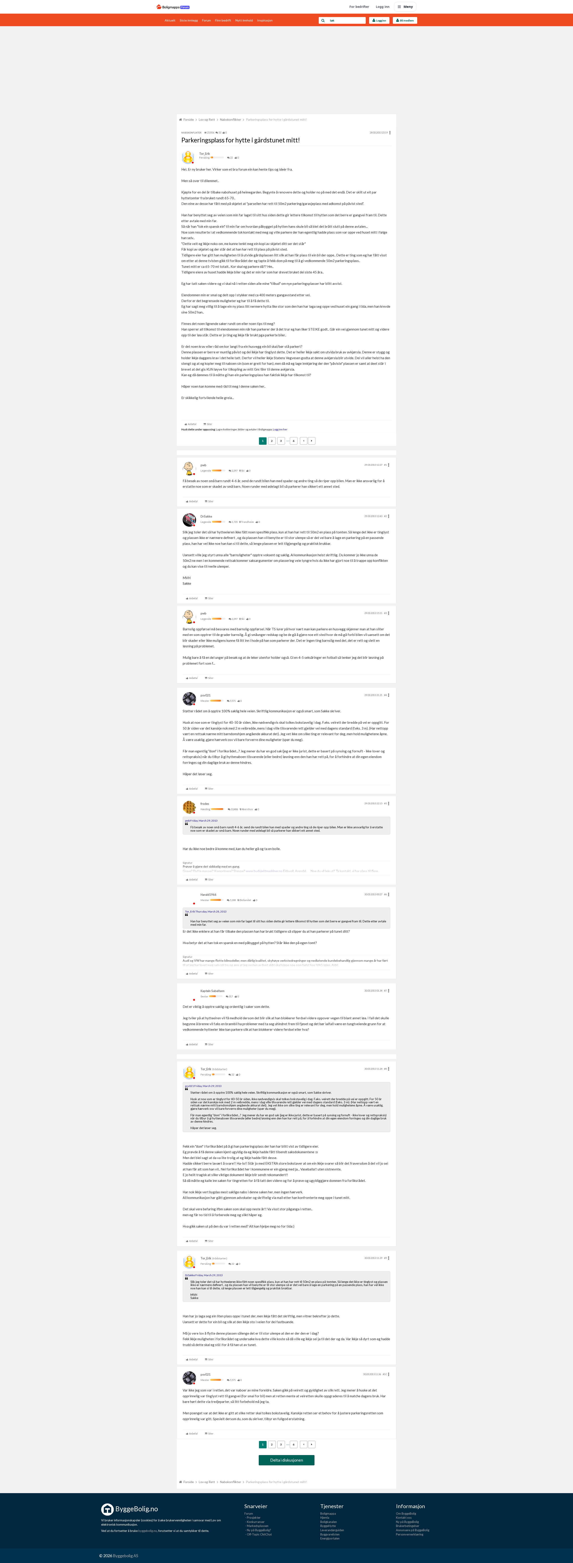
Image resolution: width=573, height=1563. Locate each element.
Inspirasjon (265, 20)
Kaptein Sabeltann (212, 991)
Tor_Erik (204, 153)
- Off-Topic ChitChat (258, 1534)
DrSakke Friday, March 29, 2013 (204, 1275)
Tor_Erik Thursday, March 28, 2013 (206, 911)
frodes (205, 803)
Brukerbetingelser (407, 1526)
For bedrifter (359, 6)
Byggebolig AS (125, 1555)
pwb (203, 465)
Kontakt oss (404, 1517)
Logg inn (382, 6)
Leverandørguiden (332, 1530)
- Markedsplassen (256, 1526)
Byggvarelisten (330, 1534)
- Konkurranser (254, 1522)
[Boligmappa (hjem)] (173, 6)
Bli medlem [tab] (406, 20)
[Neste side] (311, 440)
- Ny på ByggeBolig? (257, 1530)
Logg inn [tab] (380, 20)
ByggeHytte (328, 1526)
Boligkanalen (328, 1522)
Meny (408, 6)
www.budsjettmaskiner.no (264, 871)
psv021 (206, 695)
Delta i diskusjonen (286, 1460)
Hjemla (324, 1517)
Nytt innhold (244, 20)
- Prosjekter (252, 1517)
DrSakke (206, 516)
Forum (206, 20)
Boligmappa (328, 1513)
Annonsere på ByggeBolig (412, 1530)
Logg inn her (279, 429)
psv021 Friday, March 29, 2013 (203, 1086)
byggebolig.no (147, 1531)
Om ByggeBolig (406, 1513)
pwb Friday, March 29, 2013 (201, 820)
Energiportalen (330, 1538)
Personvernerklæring (409, 1534)
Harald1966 (208, 894)
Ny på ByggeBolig (407, 1522)
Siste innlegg (189, 20)
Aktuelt (170, 20)
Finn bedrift (223, 20)
